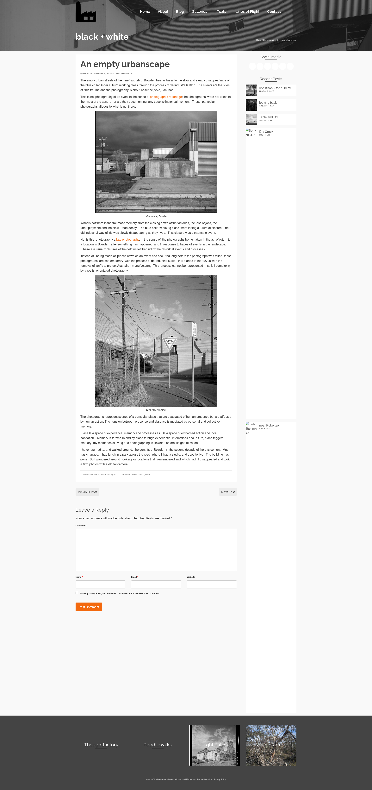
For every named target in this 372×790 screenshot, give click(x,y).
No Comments (124, 73)
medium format (137, 474)
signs (113, 474)
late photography (127, 239)
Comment (81, 525)
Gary (86, 73)
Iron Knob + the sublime (275, 88)
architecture (88, 474)
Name (79, 576)
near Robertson (270, 425)
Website (191, 576)
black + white (100, 474)
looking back (268, 102)
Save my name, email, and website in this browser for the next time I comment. (120, 593)
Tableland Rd (268, 117)
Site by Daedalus (204, 779)
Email (134, 576)
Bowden (126, 474)
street (147, 474)
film (108, 474)
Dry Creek (266, 131)
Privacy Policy (220, 779)
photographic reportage (166, 96)
